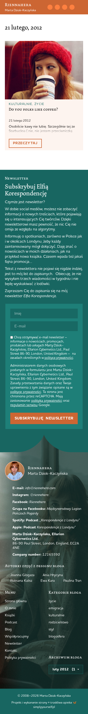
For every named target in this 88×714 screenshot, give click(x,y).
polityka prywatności (46, 400)
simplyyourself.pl (44, 707)
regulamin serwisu (24, 405)
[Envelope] (49, 7)
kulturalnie (20, 104)
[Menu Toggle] (81, 7)
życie (39, 104)
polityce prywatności (58, 358)
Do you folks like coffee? (33, 109)
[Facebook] (64, 7)
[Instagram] (57, 7)
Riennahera (18, 4)
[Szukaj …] (42, 7)
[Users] (71, 7)
